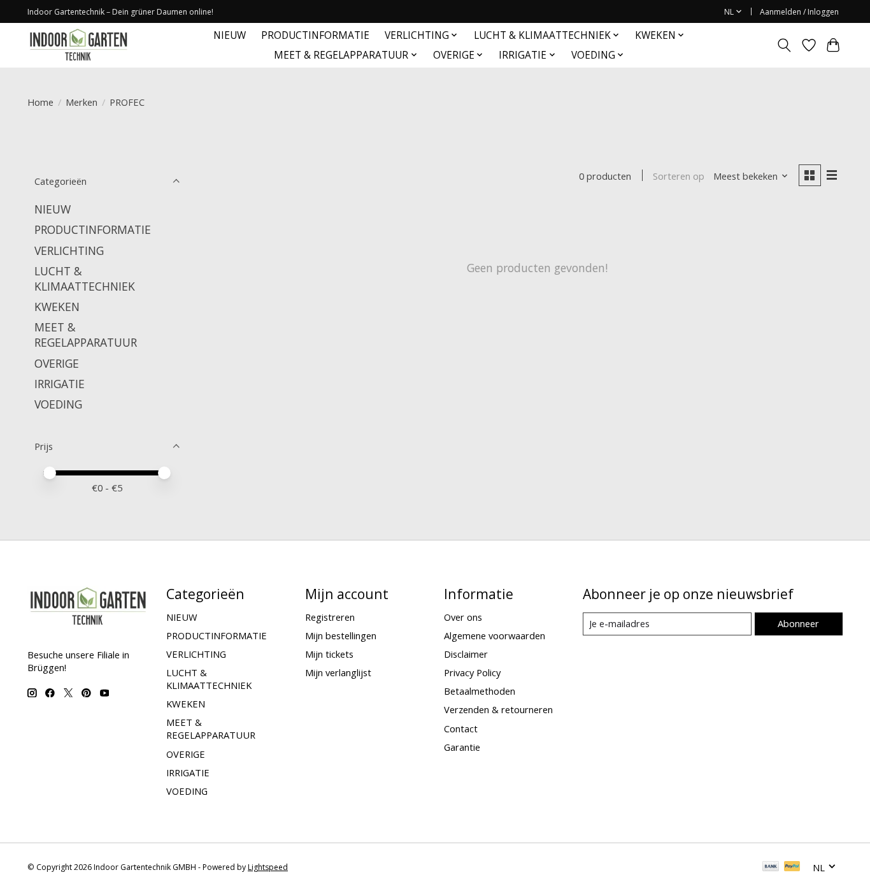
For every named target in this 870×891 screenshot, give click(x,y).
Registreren (330, 617)
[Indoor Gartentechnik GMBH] (78, 44)
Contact (461, 728)
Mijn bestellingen (340, 635)
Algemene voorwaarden (494, 635)
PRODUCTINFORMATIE (315, 35)
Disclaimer (466, 654)
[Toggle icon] (784, 45)
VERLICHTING (69, 250)
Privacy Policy (472, 672)
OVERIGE (56, 363)
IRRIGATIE (59, 383)
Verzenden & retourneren (498, 709)
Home (40, 102)
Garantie (462, 747)
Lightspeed (268, 867)
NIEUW (229, 35)
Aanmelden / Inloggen (799, 11)
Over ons (463, 617)
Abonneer (798, 623)
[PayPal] (792, 867)
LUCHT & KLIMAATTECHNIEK (84, 278)
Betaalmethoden (479, 691)
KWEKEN (57, 306)
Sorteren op (678, 176)
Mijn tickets (329, 654)
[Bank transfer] (770, 867)
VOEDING (58, 404)
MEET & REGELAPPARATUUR (85, 334)
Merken (81, 102)
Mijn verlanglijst (338, 672)
